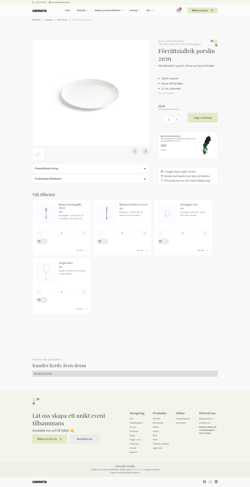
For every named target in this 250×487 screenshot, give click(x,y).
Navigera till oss (206, 418)
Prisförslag (134, 443)
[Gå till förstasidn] (39, 9)
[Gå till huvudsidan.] (47, 482)
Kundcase (134, 431)
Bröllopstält (158, 422)
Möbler (156, 427)
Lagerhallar (158, 448)
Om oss (133, 427)
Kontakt (133, 448)
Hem (67, 10)
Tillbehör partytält (161, 443)
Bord (155, 435)
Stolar (155, 439)
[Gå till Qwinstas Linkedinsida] (216, 481)
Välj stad (133, 452)
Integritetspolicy (183, 418)
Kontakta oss (204, 422)
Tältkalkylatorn (136, 422)
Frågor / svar (135, 439)
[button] (82, 10)
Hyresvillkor (181, 422)
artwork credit (139, 469)
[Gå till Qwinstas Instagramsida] (210, 481)
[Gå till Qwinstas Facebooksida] (204, 481)
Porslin (156, 431)
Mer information (166, 93)
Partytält (156, 418)
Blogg (132, 435)
